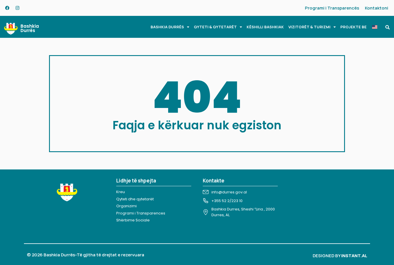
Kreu (120, 192)
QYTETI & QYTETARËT (215, 26)
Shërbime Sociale (133, 220)
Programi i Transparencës (332, 8)
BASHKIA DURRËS (167, 26)
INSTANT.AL (354, 256)
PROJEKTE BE (353, 26)
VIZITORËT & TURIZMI (309, 26)
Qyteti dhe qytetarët (135, 199)
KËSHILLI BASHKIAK (265, 26)
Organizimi (126, 206)
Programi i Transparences (140, 213)
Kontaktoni (376, 8)
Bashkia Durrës (29, 28)
